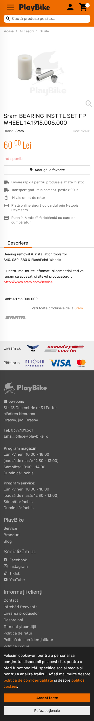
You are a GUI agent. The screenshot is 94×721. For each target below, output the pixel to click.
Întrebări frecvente (21, 607)
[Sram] (16, 317)
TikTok (13, 573)
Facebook (17, 560)
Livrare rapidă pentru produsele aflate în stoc (48, 182)
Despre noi (13, 620)
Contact (11, 600)
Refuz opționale (47, 711)
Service (10, 528)
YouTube (16, 579)
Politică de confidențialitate (28, 639)
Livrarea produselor (21, 613)
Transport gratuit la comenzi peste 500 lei (45, 190)
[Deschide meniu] (10, 7)
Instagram (17, 566)
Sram (19, 131)
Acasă (9, 31)
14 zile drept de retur (28, 198)
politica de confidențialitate (28, 680)
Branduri (12, 535)
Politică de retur (18, 633)
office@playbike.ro (31, 436)
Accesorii (27, 31)
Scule (44, 31)
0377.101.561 (22, 430)
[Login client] (70, 7)
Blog (8, 541)
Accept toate (47, 698)
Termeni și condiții (20, 626)
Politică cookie (16, 646)
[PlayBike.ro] (40, 7)
